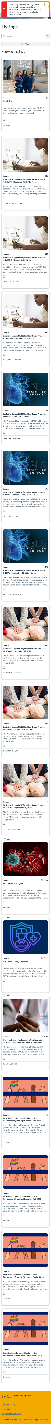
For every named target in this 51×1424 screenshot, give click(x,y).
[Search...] (22, 36)
